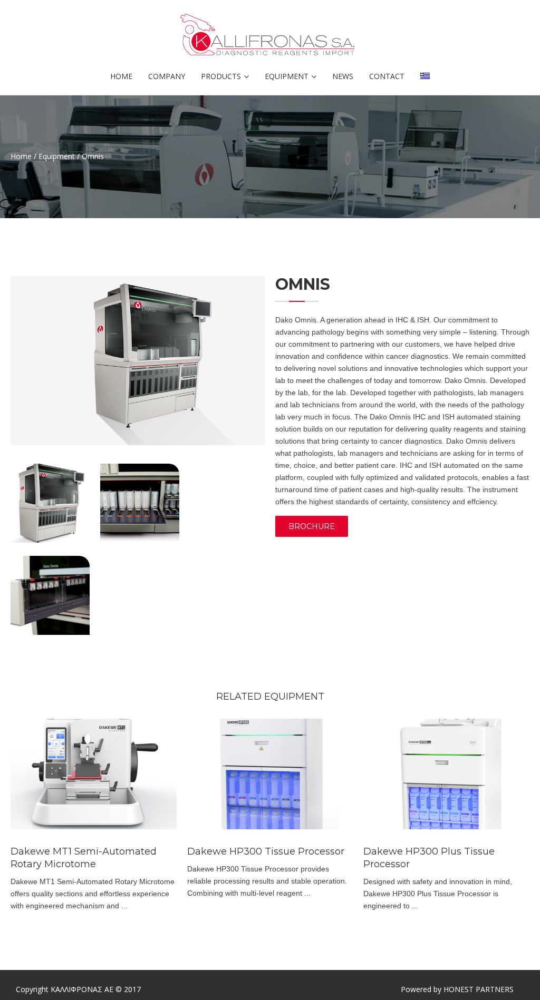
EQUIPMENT (286, 76)
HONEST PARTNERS (478, 989)
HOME (121, 76)
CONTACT (386, 76)
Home (21, 156)
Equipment (56, 156)
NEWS (342, 76)
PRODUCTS (221, 76)
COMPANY (166, 76)
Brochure (311, 526)
